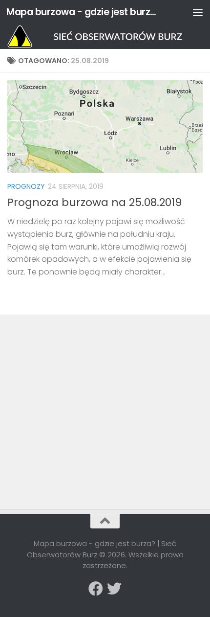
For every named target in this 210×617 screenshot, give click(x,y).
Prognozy (26, 186)
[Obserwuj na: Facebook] (95, 588)
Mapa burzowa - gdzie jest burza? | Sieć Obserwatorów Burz (82, 12)
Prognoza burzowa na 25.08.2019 (94, 202)
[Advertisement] (80, 390)
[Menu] (198, 12)
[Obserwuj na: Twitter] (114, 588)
